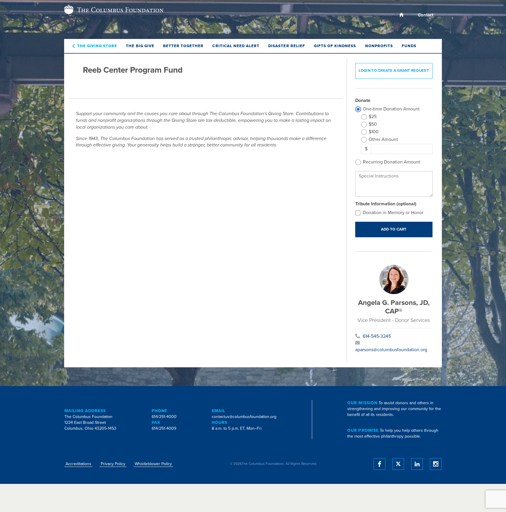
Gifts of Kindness (335, 46)
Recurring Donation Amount (391, 162)
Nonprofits (379, 46)
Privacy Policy (113, 463)
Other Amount (383, 139)
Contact (426, 15)
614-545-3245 (377, 336)
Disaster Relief (286, 46)
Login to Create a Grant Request (394, 70)
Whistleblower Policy (153, 463)
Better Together (183, 46)
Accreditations (78, 463)
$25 (373, 117)
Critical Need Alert (235, 46)
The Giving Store (97, 46)
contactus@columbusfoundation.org (244, 416)
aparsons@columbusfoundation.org (391, 350)
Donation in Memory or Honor (393, 213)
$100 (374, 132)
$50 (373, 124)
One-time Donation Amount (391, 109)
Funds (409, 46)
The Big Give (140, 46)
